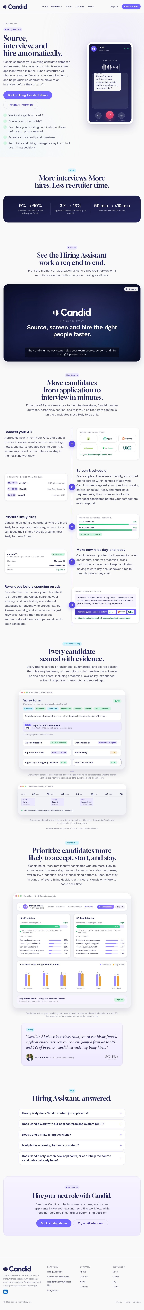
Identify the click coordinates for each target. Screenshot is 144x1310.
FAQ (114, 1281)
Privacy (118, 1302)
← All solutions (10, 23)
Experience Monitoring (58, 1276)
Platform (55, 6)
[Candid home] (15, 6)
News (91, 6)
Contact (84, 1286)
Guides (115, 1276)
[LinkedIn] (5, 1292)
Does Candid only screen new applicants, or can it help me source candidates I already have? (66, 1158)
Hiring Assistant (54, 1271)
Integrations (53, 1290)
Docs (115, 1271)
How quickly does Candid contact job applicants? (55, 1113)
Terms (127, 1302)
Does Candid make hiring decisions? (46, 1134)
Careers (80, 6)
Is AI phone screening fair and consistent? (50, 1145)
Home (45, 6)
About (69, 6)
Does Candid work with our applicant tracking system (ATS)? (63, 1124)
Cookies (137, 1302)
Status (115, 1286)
